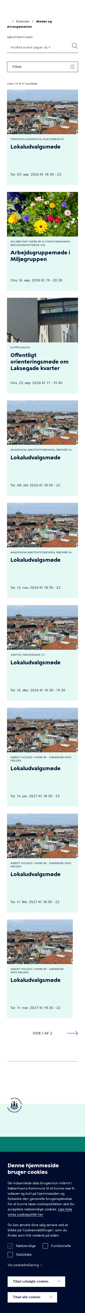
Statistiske (24, 1255)
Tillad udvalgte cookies (31, 1281)
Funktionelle (61, 1246)
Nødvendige (26, 1246)
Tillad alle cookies (27, 1297)
